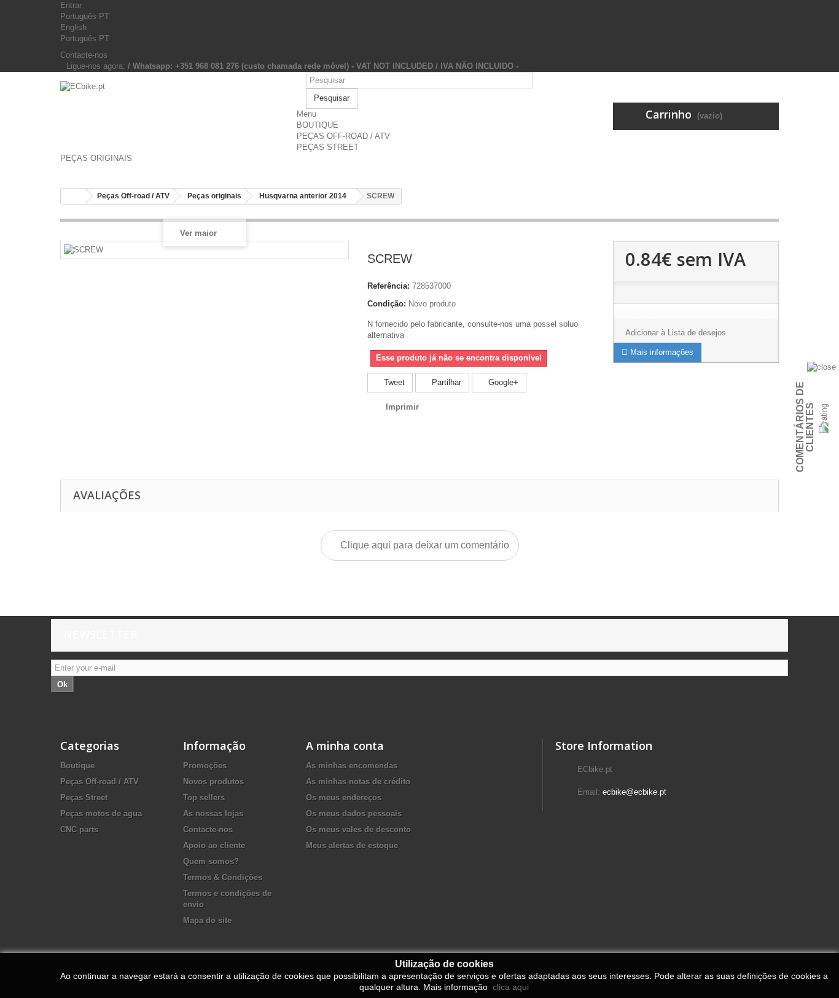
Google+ (502, 382)
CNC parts (79, 829)
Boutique (77, 765)
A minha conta (345, 745)
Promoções (205, 765)
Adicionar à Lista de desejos (675, 332)
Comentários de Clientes (805, 426)
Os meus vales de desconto (358, 829)
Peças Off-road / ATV (99, 781)
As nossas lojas (213, 813)
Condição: (386, 303)
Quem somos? (211, 861)
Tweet (393, 382)
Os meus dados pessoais (354, 813)
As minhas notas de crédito (358, 781)
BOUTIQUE (317, 125)
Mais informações (660, 352)
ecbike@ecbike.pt (634, 792)
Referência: (388, 285)
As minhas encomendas (351, 765)
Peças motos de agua (101, 813)
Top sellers (204, 797)
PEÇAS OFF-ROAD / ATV (343, 136)
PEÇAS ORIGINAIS (96, 158)
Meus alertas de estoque (352, 845)
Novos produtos (213, 781)
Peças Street (83, 797)
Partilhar (445, 382)
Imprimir (402, 406)
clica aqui (509, 987)
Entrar (71, 5)
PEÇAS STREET (328, 147)
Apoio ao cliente (214, 845)
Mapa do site (207, 920)
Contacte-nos (83, 55)
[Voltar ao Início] (73, 196)
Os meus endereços (343, 797)
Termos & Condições (222, 877)
